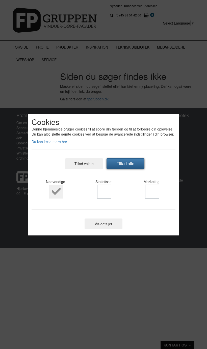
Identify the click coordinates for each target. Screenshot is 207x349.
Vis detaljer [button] (103, 223)
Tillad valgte (84, 163)
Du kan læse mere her (49, 141)
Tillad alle (125, 163)
